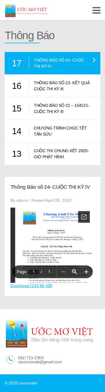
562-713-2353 (30, 358)
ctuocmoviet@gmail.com (40, 362)
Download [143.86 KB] (31, 285)
